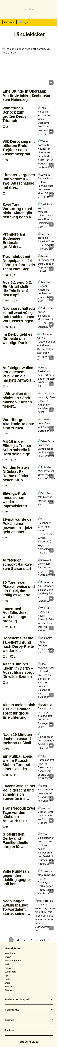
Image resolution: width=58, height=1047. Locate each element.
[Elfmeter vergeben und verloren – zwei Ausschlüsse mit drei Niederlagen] (47, 186)
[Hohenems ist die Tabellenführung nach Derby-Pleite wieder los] (47, 645)
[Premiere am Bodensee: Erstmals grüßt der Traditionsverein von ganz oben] (47, 241)
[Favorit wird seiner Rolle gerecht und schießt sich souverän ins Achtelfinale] (47, 793)
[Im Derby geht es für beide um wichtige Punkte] (46, 347)
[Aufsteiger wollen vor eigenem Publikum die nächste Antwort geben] (47, 377)
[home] (29, 22)
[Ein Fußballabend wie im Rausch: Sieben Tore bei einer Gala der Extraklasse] (47, 767)
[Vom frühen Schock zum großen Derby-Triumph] (47, 121)
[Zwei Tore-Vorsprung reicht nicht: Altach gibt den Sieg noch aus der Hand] (47, 215)
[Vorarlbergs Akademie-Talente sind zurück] (47, 425)
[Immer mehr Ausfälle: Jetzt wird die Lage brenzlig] (47, 619)
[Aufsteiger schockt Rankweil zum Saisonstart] (47, 567)
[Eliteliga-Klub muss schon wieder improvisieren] (47, 498)
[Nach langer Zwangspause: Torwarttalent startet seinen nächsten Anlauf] (45, 915)
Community (12, 1009)
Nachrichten (12, 948)
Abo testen (9, 22)
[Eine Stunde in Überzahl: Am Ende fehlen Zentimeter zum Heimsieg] (29, 67)
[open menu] (54, 22)
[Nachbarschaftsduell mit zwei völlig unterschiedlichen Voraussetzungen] (47, 317)
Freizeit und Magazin (17, 999)
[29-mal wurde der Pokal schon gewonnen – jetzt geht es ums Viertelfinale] (47, 535)
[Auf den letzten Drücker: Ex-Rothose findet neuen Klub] (47, 472)
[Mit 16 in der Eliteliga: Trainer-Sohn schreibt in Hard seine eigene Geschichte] (47, 448)
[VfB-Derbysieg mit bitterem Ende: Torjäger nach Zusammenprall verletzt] (47, 154)
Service (9, 1020)
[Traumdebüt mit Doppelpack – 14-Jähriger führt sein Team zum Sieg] (47, 263)
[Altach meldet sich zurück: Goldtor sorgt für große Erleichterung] (47, 716)
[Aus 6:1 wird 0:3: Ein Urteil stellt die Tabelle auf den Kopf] (47, 291)
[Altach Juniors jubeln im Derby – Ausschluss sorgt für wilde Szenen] (47, 680)
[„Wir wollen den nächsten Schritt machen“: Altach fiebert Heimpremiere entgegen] (47, 403)
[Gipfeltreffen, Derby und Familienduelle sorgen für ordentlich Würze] (47, 849)
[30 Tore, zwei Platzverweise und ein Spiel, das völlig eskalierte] (47, 591)
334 (42, 939)
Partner (9, 1030)
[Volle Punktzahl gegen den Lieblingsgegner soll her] (47, 882)
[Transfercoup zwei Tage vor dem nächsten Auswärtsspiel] (47, 815)
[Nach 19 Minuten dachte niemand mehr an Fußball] (47, 741)
